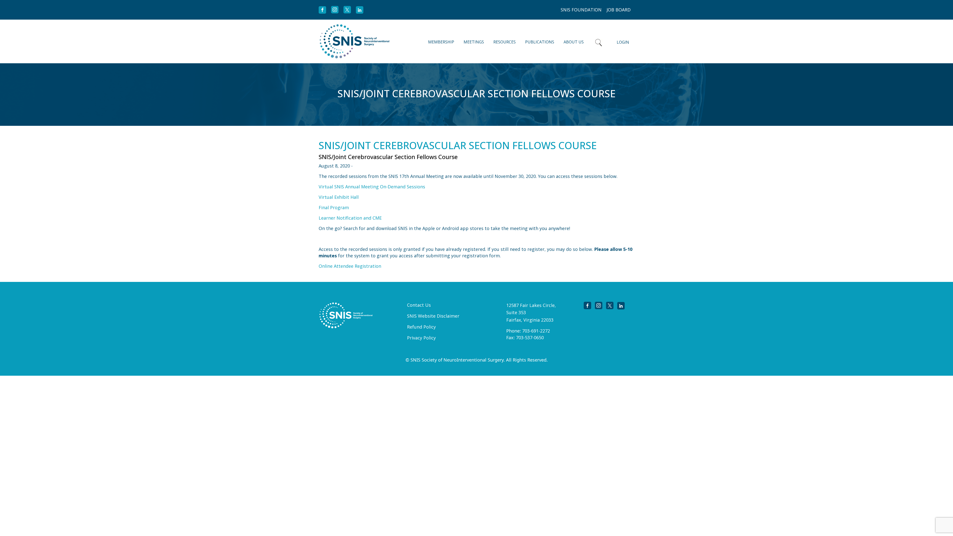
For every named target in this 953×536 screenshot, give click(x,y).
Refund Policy (421, 327)
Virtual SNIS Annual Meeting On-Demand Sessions (372, 187)
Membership (441, 42)
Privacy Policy (421, 338)
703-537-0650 (530, 337)
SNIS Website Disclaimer (433, 316)
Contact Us (419, 305)
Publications (539, 42)
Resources (504, 42)
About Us (574, 42)
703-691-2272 (536, 331)
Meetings (474, 42)
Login (623, 42)
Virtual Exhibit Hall (339, 197)
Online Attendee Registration (350, 266)
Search (598, 41)
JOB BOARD (619, 10)
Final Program (334, 207)
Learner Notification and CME (350, 218)
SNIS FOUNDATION (581, 10)
